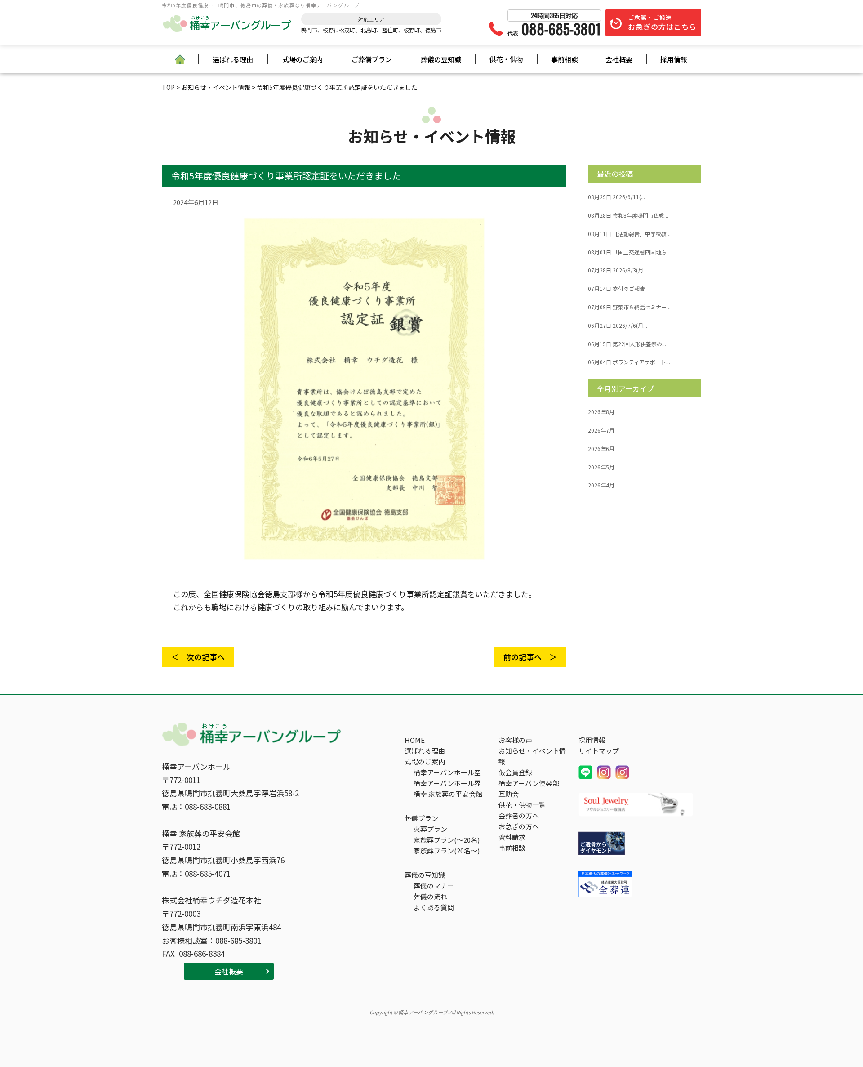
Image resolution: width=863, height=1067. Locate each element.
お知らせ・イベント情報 (532, 756)
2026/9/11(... (616, 197)
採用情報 (673, 59)
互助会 (508, 794)
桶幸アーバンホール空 (447, 772)
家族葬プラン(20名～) (447, 850)
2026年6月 (601, 448)
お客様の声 (515, 740)
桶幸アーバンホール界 (447, 783)
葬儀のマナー (434, 885)
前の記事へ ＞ (530, 656)
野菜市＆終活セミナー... (629, 307)
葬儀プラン (421, 818)
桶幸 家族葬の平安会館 (448, 794)
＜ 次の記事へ (198, 656)
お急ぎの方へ (518, 826)
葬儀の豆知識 (441, 59)
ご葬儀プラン (371, 59)
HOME (415, 740)
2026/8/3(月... (617, 270)
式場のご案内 (302, 59)
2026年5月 (601, 467)
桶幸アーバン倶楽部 (528, 783)
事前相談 (564, 59)
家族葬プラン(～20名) (447, 839)
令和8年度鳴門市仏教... (628, 215)
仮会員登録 (515, 772)
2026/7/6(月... (617, 325)
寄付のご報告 (616, 288)
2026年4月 (601, 485)
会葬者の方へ (518, 815)
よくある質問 (434, 907)
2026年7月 (601, 430)
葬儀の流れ (430, 896)
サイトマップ (598, 750)
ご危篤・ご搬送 (662, 22)
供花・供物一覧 (522, 804)
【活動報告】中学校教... (629, 233)
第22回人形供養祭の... (627, 344)
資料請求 (511, 837)
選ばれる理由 (233, 59)
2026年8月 (601, 411)
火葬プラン (430, 829)
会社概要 (618, 59)
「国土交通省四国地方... (629, 252)
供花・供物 (506, 59)
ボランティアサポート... (629, 362)
